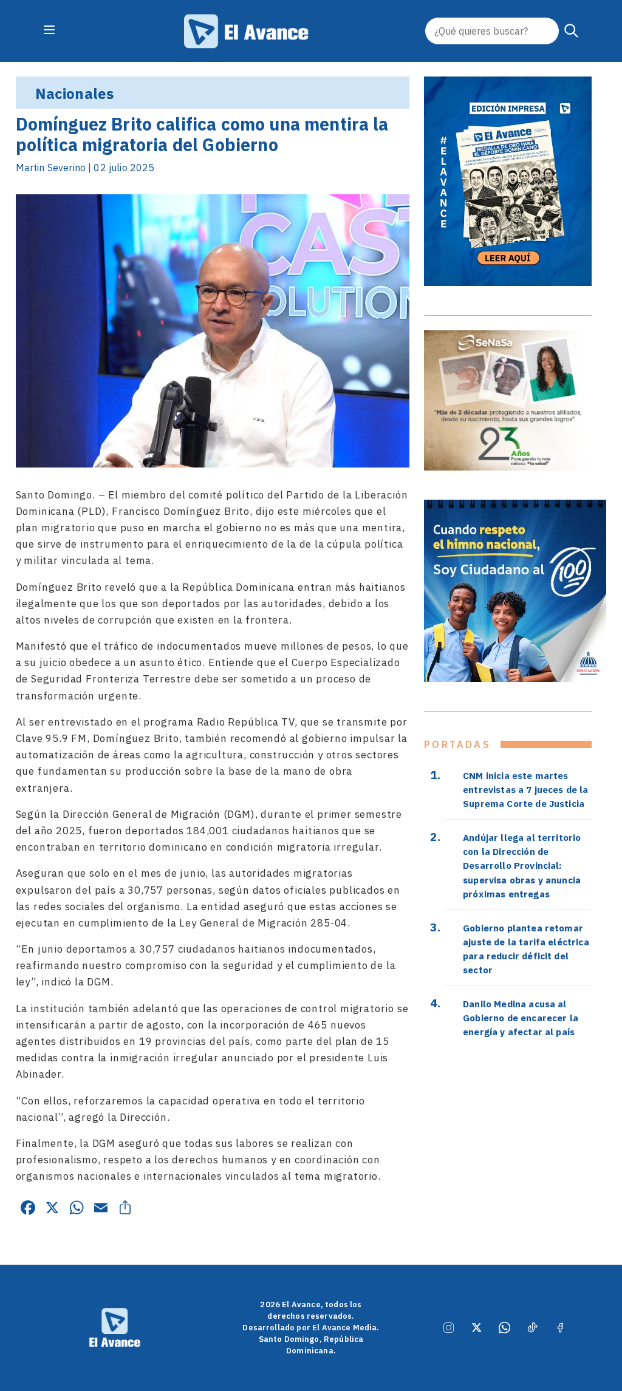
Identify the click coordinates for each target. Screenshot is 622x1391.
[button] (571, 31)
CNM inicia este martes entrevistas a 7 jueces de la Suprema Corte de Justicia (525, 789)
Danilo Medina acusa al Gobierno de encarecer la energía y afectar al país (520, 1018)
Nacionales (74, 93)
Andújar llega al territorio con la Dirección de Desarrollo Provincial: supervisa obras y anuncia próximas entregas (522, 865)
